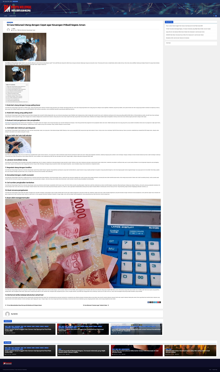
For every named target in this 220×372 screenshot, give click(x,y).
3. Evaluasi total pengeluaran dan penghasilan (16, 89)
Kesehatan (29, 326)
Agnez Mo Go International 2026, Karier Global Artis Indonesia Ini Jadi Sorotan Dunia (185, 31)
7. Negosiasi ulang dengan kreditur (14, 94)
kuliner (33, 326)
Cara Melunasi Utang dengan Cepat (13, 122)
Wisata (21, 327)
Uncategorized (10, 22)
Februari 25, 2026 (117, 354)
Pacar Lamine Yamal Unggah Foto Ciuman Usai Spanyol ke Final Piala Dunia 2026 (28, 330)
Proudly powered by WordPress (8, 369)
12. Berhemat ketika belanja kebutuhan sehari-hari (17, 101)
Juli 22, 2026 (9, 354)
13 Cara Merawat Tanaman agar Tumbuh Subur (95, 305)
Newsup (19, 369)
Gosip (25, 326)
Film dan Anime (17, 326)
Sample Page (12, 15)
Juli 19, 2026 (62, 354)
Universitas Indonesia (15, 327)
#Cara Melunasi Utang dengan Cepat (27, 30)
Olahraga (37, 326)
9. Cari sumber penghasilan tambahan (14, 97)
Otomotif (42, 326)
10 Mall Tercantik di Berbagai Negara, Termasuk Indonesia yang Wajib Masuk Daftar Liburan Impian (188, 28)
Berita (6, 326)
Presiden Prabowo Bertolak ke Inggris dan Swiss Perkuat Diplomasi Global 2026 (81, 330)
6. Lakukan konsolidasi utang (13, 93)
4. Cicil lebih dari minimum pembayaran (15, 90)
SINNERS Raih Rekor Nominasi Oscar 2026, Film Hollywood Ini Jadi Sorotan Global (185, 34)
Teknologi (46, 326)
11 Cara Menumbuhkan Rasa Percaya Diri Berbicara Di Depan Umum (24, 305)
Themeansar (24, 369)
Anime (10, 326)
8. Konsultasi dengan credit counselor (14, 96)
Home (5, 15)
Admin (13, 28)
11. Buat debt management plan (13, 100)
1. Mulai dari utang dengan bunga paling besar (16, 86)
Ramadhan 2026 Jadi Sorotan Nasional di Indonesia (177, 37)
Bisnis (13, 326)
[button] (213, 15)
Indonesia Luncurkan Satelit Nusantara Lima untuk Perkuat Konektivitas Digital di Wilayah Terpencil (136, 330)
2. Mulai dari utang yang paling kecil (14, 87)
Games (22, 326)
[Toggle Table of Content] (26, 85)
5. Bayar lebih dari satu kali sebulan (14, 92)
